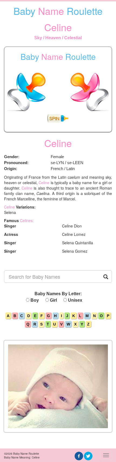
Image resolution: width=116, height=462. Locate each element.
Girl (53, 300)
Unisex (75, 300)
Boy (34, 300)
